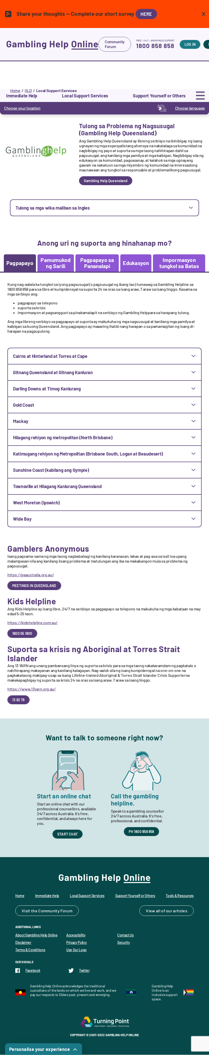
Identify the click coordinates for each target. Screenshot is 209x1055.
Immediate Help (47, 895)
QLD (28, 90)
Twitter (84, 970)
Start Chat (67, 834)
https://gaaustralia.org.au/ (30, 574)
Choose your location (22, 108)
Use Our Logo (76, 950)
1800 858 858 (155, 45)
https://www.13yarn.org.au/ (31, 688)
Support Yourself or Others (135, 895)
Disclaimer (23, 942)
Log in (190, 44)
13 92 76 (18, 700)
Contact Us (125, 935)
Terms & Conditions (30, 950)
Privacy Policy (76, 942)
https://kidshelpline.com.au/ (32, 622)
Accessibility (76, 935)
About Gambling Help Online (36, 935)
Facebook (32, 970)
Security (123, 942)
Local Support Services (87, 895)
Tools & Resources (180, 895)
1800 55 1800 (22, 633)
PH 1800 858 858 (141, 831)
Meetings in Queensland (34, 585)
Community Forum (115, 44)
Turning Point (104, 1021)
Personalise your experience (39, 1049)
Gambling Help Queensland (105, 181)
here (146, 14)
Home (15, 90)
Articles (180, 910)
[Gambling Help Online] (52, 44)
